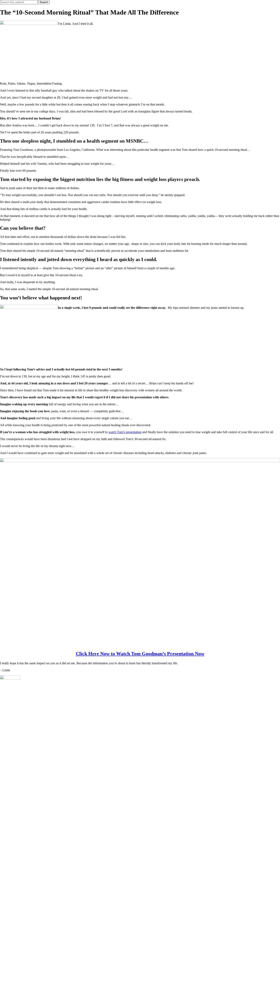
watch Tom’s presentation (124, 432)
